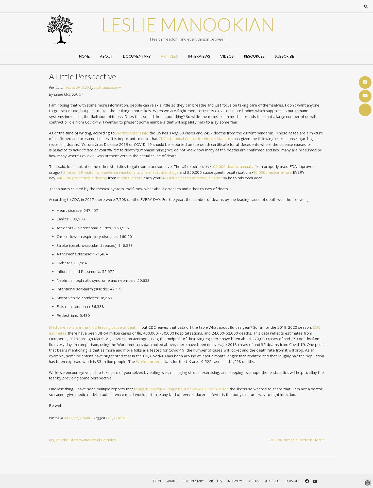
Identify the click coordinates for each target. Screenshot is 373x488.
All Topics (71, 417)
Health (85, 417)
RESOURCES (254, 56)
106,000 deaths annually (232, 166)
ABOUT (106, 56)
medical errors (130, 177)
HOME (84, 56)
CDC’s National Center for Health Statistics (196, 138)
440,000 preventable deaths (82, 177)
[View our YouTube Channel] (365, 96)
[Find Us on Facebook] (365, 82)
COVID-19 (121, 417)
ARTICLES (169, 56)
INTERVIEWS (199, 56)
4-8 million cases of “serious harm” (192, 177)
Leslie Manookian (188, 24)
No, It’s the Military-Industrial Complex (82, 439)
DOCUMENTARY (137, 56)
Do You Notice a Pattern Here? (296, 439)
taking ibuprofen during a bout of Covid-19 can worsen (181, 388)
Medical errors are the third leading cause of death (93, 327)
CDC (109, 417)
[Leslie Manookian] (60, 29)
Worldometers (149, 361)
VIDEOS (227, 56)
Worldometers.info (132, 132)
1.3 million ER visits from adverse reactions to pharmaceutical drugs (119, 172)
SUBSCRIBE (284, 56)
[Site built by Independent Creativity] (367, 483)
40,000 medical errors (272, 172)
